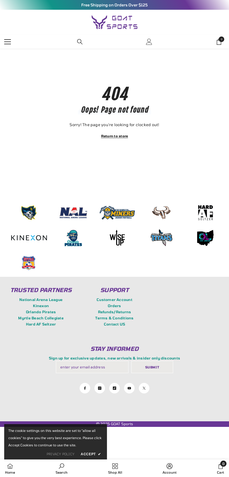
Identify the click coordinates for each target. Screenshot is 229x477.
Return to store (114, 136)
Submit (152, 367)
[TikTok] (114, 388)
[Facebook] (85, 388)
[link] (61, 468)
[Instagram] (99, 388)
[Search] (80, 41)
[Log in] (149, 42)
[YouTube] (129, 388)
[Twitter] (144, 388)
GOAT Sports (122, 424)
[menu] (7, 41)
